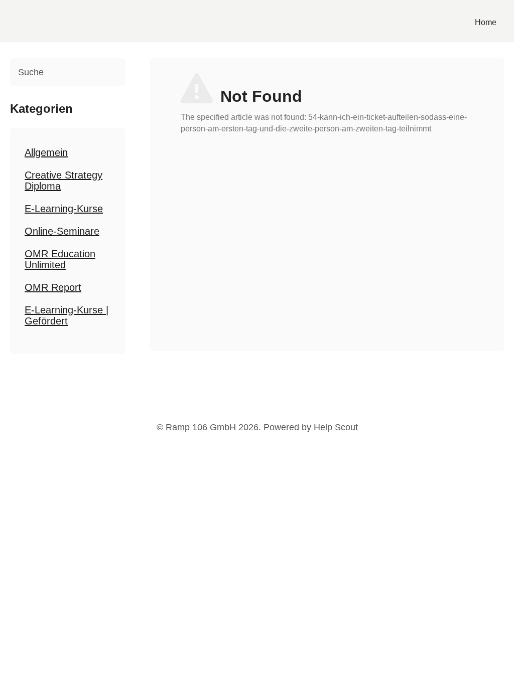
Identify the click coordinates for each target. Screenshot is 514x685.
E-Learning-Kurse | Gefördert (66, 315)
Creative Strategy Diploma (63, 180)
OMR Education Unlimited (60, 259)
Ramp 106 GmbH (201, 427)
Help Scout (336, 427)
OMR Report (53, 287)
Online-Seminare (62, 231)
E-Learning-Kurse (64, 208)
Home (485, 22)
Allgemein (46, 152)
